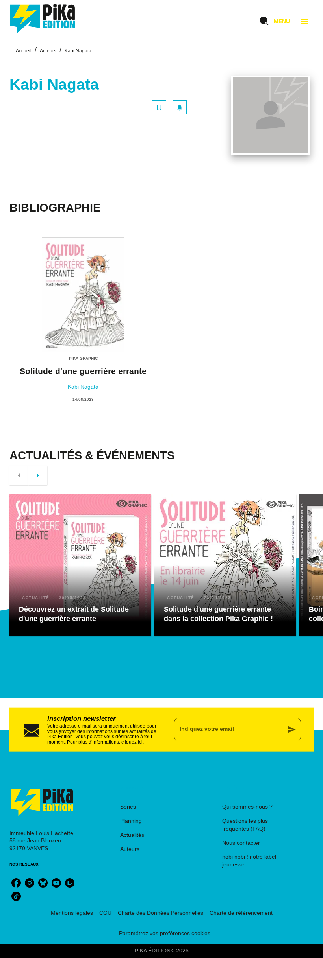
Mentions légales (72, 913)
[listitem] (16, 883)
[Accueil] (42, 18)
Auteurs (48, 50)
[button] (169, 107)
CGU (105, 913)
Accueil (24, 50)
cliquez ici (132, 742)
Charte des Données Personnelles (160, 913)
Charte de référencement (241, 913)
